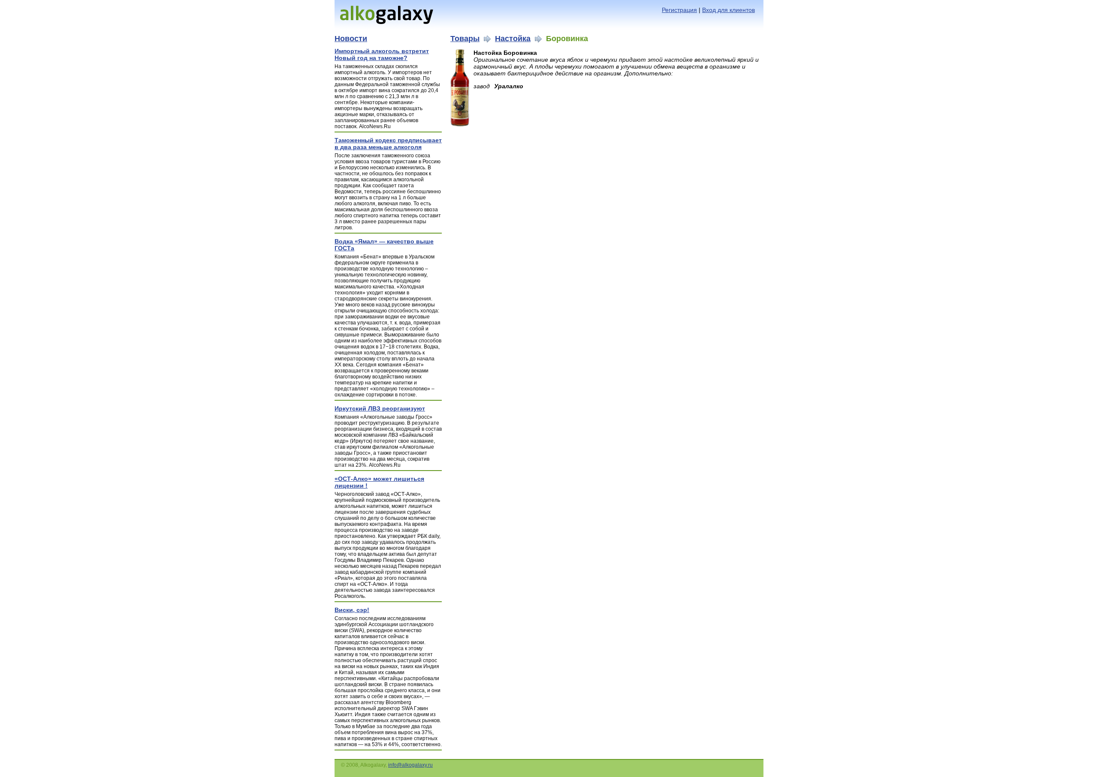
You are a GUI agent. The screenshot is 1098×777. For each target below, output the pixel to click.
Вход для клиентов (728, 9)
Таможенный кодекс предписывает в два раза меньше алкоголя (388, 143)
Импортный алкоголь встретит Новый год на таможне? (382, 54)
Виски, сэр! (352, 609)
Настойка (513, 38)
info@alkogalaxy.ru (410, 765)
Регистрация (679, 9)
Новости (351, 38)
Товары (465, 38)
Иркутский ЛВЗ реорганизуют (380, 408)
